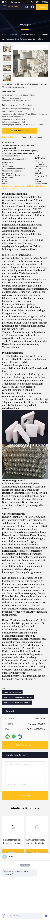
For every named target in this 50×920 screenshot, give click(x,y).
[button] (8, 80)
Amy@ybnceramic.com (14, 2)
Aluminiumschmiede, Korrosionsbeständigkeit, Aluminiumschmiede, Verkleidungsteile (36, 842)
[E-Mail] (19, 736)
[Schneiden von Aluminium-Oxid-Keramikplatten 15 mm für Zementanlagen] (30, 63)
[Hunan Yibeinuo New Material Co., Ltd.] (13, 7)
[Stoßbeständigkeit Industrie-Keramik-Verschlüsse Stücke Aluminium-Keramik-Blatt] (13, 826)
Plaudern (42, 7)
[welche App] (13, 736)
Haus (4, 34)
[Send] (46, 916)
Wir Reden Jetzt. (25, 745)
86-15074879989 (40, 2)
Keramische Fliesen (12, 692)
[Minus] (46, 856)
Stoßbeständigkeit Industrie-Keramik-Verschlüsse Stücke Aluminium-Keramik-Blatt (13, 842)
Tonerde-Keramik (28, 34)
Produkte (13, 34)
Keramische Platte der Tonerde (17, 702)
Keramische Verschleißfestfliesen (18, 697)
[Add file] (3, 916)
